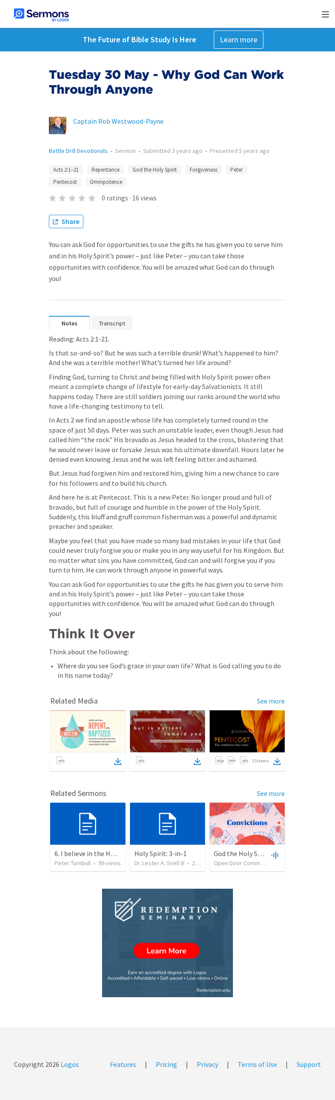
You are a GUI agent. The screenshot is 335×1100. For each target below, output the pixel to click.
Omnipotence (106, 182)
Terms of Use (257, 1064)
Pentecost (65, 182)
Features (123, 1064)
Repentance (106, 169)
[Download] (117, 761)
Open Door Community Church (253, 863)
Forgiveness (203, 169)
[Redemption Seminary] (167, 943)
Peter (236, 169)
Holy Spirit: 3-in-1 (160, 853)
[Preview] (273, 854)
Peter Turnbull (73, 863)
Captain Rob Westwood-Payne (118, 121)
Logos (69, 1064)
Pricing (166, 1064)
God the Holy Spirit (155, 169)
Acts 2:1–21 (66, 169)
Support (309, 1064)
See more (271, 701)
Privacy (207, 1064)
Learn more (238, 39)
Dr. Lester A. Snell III (159, 863)
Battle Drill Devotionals (78, 151)
